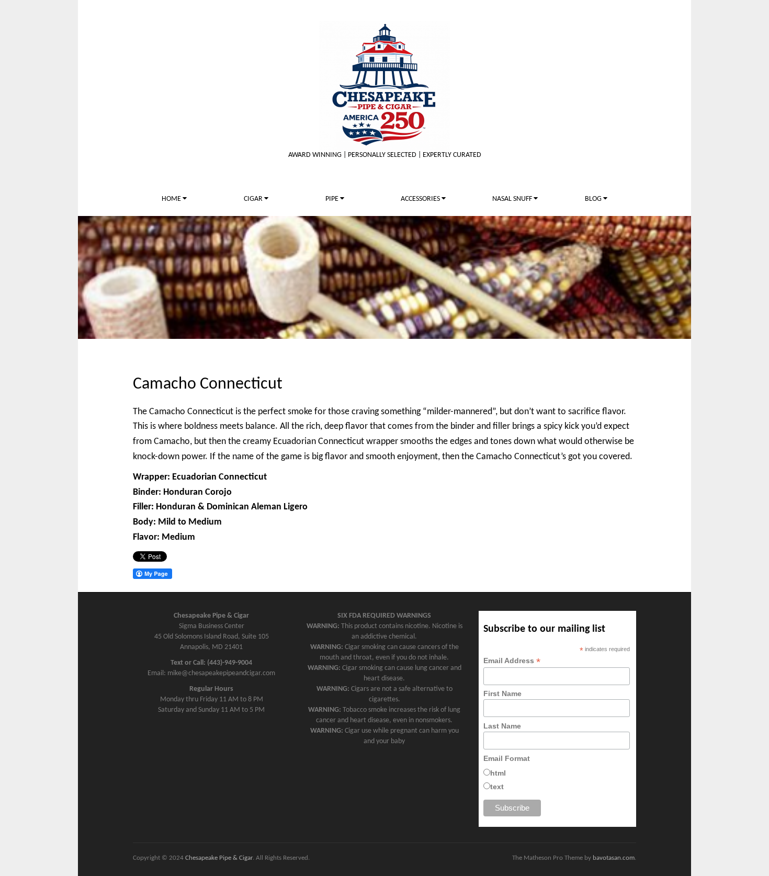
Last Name (502, 726)
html (498, 773)
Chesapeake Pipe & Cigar (219, 858)
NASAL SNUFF (513, 199)
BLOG (594, 199)
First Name (502, 693)
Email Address (511, 661)
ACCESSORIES (421, 199)
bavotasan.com (614, 858)
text (497, 786)
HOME (172, 199)
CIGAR (254, 199)
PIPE (332, 199)
